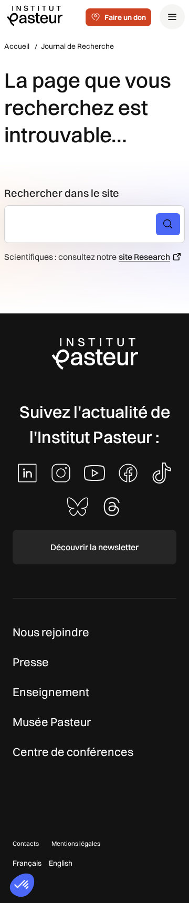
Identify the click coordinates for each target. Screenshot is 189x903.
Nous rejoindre (51, 632)
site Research (144, 256)
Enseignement (51, 692)
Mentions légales (75, 843)
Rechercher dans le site (61, 193)
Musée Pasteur (52, 722)
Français (27, 863)
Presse (31, 662)
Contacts (26, 843)
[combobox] (84, 224)
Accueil (16, 46)
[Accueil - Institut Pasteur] (34, 15)
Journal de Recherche (77, 46)
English (60, 863)
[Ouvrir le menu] (172, 16)
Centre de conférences (73, 751)
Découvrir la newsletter (94, 547)
